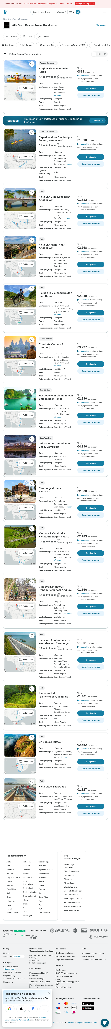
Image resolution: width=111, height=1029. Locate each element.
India (8, 905)
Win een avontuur (10, 968)
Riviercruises (69, 879)
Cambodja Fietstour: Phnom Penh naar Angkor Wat (55, 590)
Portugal (42, 866)
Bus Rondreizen (71, 895)
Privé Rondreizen (71, 910)
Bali (55, 719)
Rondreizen (23, 19)
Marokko (10, 885)
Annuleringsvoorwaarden (14, 979)
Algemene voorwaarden (87, 1022)
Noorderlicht (69, 875)
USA (40, 909)
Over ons (7, 953)
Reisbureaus (61, 970)
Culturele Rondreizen (73, 891)
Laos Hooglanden (61, 806)
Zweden (41, 889)
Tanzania (26, 866)
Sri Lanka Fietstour (50, 741)
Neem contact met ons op (93, 953)
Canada (41, 893)
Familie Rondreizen (72, 906)
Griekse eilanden (29, 892)
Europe (9, 873)
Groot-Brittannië (29, 896)
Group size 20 (47, 45)
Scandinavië (43, 873)
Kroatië (25, 912)
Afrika (8, 862)
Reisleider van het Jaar (65, 953)
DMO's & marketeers (64, 976)
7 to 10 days (26, 45)
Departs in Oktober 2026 (73, 45)
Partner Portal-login (64, 987)
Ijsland (25, 900)
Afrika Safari (69, 883)
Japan (9, 909)
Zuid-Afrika (11, 889)
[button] (90, 75)
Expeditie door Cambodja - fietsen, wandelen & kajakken (55, 140)
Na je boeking (9, 975)
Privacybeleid (58, 1022)
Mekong (57, 372)
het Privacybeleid (22, 1020)
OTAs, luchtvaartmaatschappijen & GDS (67, 981)
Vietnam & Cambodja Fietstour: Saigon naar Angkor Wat (52, 536)
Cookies (70, 1022)
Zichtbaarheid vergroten (39, 982)
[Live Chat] (105, 1023)
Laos (64, 456)
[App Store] (88, 1003)
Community (8, 982)
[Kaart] (104, 54)
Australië (10, 870)
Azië (8, 866)
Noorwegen (27, 915)
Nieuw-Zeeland (12, 913)
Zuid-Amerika (44, 913)
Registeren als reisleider (66, 956)
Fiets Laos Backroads (52, 786)
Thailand (26, 870)
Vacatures (13, 956)
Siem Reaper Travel (10, 19)
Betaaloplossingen (37, 978)
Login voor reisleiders (65, 959)
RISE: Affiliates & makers (66, 973)
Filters (14, 36)
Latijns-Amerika (13, 877)
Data (30, 36)
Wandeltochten (70, 887)
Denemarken (28, 877)
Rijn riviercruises (45, 870)
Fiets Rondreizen (71, 871)
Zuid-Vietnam (59, 321)
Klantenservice (88, 956)
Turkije (41, 885)
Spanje (41, 881)
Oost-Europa (43, 862)
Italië (24, 908)
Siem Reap (58, 102)
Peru (40, 905)
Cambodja (58, 459)
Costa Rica (43, 897)
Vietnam (57, 456)
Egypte (9, 881)
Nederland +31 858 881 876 (94, 959)
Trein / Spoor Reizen (73, 899)
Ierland (25, 904)
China (9, 897)
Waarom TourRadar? (12, 972)
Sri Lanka (26, 862)
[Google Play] (88, 1008)
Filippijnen (10, 901)
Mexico (41, 901)
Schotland (42, 877)
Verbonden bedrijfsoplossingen (37, 962)
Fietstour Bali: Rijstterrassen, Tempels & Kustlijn (55, 696)
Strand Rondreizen (72, 902)
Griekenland (27, 888)
